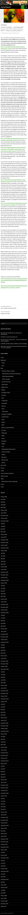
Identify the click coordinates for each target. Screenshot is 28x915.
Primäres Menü (26, 7)
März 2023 (3, 596)
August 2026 (4, 496)
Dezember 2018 (4, 723)
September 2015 (5, 825)
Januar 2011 (3, 884)
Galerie (2, 470)
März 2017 (3, 777)
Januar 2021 (3, 658)
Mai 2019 (3, 709)
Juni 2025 (3, 526)
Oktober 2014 (4, 844)
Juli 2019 (3, 704)
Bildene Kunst (4, 387)
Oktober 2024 (4, 545)
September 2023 (5, 580)
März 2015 (3, 831)
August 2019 (4, 701)
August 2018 (4, 733)
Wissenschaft (4, 460)
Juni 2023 (3, 588)
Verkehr (3, 454)
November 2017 (4, 755)
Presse (3, 438)
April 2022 (3, 623)
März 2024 (3, 564)
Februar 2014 (4, 855)
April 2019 (3, 712)
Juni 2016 (3, 801)
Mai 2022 (3, 620)
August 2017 (4, 763)
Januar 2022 (3, 631)
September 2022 (5, 612)
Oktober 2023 (4, 577)
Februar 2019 (4, 717)
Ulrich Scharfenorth (14, 33)
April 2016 (3, 806)
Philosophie (4, 433)
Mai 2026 (3, 502)
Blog (2, 368)
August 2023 (4, 583)
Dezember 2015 (4, 817)
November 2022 (4, 607)
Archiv (2, 357)
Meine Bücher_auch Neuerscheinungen (11, 373)
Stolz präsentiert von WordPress (7, 913)
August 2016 (4, 795)
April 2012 (3, 876)
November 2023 (4, 574)
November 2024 (4, 542)
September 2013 (5, 857)
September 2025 (5, 521)
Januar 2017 (3, 782)
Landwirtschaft (5, 416)
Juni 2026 (3, 499)
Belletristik (3, 360)
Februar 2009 (4, 895)
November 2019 (4, 693)
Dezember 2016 (4, 785)
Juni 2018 (3, 736)
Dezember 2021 (4, 634)
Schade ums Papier (5, 312)
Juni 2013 (3, 863)
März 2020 (3, 682)
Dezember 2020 (4, 661)
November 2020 (4, 663)
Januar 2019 (3, 720)
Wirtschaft (4, 457)
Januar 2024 (3, 569)
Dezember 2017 (4, 752)
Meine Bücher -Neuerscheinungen (9, 481)
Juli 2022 (3, 615)
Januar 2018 (3, 750)
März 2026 (3, 507)
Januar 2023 (3, 601)
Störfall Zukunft (6, 7)
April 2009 (3, 893)
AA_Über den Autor (6, 381)
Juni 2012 (3, 874)
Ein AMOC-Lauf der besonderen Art (9, 337)
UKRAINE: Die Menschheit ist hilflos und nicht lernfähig (14, 343)
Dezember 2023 (4, 572)
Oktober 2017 (4, 758)
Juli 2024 (3, 553)
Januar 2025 (3, 537)
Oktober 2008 (4, 901)
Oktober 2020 (4, 666)
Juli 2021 (3, 645)
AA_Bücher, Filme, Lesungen (8, 371)
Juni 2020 (3, 674)
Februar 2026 (4, 510)
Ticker (2, 486)
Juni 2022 (3, 618)
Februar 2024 (4, 566)
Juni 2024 (3, 556)
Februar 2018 (4, 747)
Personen (3, 430)
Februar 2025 (4, 534)
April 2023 (3, 593)
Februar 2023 (4, 599)
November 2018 (4, 725)
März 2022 (3, 626)
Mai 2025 (3, 529)
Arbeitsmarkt (4, 384)
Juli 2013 (3, 860)
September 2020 (5, 669)
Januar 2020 (3, 688)
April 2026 (3, 504)
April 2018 (3, 742)
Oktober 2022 (4, 609)
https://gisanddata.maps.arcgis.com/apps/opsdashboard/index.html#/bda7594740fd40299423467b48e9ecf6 (14, 280)
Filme (2, 398)
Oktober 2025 (4, 518)
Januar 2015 (3, 836)
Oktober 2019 (4, 696)
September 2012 (5, 871)
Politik (2, 435)
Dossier (2, 468)
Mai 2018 (3, 739)
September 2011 (5, 879)
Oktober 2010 (4, 887)
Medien (3, 422)
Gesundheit (4, 25)
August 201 (3, 906)
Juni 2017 (3, 769)
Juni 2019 (3, 707)
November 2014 (4, 841)
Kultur (2, 408)
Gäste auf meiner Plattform (7, 473)
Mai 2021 (3, 647)
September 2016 (5, 793)
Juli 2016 (3, 798)
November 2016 (4, 787)
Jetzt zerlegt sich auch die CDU (8, 307)
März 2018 (3, 744)
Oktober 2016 (4, 790)
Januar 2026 (3, 512)
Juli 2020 (3, 671)
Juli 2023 (3, 585)
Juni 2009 (3, 890)
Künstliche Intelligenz (6, 414)
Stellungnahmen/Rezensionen (8, 449)
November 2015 (4, 820)
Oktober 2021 (4, 639)
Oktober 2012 (4, 868)
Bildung (3, 389)
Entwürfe (3, 395)
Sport (2, 446)
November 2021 (4, 636)
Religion (3, 443)
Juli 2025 (3, 523)
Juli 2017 (3, 766)
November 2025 (4, 515)
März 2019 (3, 715)
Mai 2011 (3, 882)
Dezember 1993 (4, 903)
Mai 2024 (3, 558)
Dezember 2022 (4, 604)
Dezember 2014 (4, 839)
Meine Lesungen (6, 379)
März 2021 (3, 653)
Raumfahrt (3, 441)
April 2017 (3, 774)
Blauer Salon (5, 411)
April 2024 (3, 561)
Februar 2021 (4, 655)
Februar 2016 (4, 812)
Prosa (2, 365)
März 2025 (3, 531)
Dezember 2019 (4, 690)
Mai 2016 (3, 804)
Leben (2, 419)
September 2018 (5, 731)
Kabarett (3, 406)
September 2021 (5, 642)
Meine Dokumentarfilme (7, 376)
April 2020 (3, 680)
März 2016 (3, 809)
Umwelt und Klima (5, 451)
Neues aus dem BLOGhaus (7, 427)
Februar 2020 (4, 685)
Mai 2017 (3, 771)
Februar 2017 (4, 779)
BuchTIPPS (3, 465)
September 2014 (5, 847)
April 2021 (3, 650)
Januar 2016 (3, 814)
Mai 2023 (3, 591)
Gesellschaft (4, 400)
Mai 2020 (3, 677)
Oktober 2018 (4, 728)
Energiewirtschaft (5, 392)
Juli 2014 (3, 852)
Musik (2, 424)
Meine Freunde (4, 476)
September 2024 (5, 548)
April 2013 (3, 866)
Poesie (3, 362)
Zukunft (3, 462)
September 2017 (5, 760)
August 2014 (4, 849)
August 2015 (4, 828)
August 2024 (4, 550)
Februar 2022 (4, 628)
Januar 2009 (3, 898)
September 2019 (5, 698)
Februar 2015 (4, 833)
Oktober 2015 (4, 822)
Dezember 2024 (4, 539)
